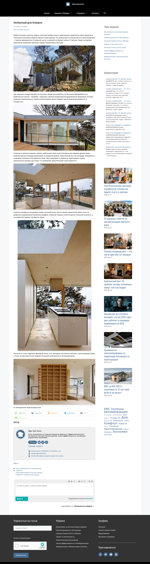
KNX (107, 409)
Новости (123, 423)
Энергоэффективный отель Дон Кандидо (29, 472)
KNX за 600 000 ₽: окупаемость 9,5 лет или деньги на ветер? (116, 389)
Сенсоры (108, 432)
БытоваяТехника (117, 415)
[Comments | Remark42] (54, 494)
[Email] (39, 442)
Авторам (101, 527)
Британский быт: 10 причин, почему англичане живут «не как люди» (118, 284)
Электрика (108, 435)
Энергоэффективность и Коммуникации (28, 468)
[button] (21, 413)
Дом (125, 417)
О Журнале (80, 13)
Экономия (120, 431)
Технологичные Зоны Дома (115, 47)
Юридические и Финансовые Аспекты (71, 547)
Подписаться (21, 555)
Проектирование (113, 429)
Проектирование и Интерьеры (116, 38)
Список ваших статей (106, 530)
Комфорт (111, 423)
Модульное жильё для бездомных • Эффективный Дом (126, 147)
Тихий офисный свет (38, 453)
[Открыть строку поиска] (104, 13)
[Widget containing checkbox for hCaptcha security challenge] (30, 546)
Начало (47, 13)
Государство (115, 418)
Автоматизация (116, 412)
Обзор (106, 426)
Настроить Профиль (106, 537)
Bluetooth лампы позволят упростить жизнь (47, 456)
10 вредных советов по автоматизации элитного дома (117, 222)
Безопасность (108, 415)
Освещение (114, 426)
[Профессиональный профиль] (46, 442)
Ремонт (126, 429)
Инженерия (118, 420)
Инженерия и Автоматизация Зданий (71, 527)
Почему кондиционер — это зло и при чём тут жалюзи (118, 253)
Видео (125, 415)
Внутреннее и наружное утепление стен (46, 451)
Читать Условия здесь (22, 538)
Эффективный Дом (78, 4)
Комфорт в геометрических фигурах (27, 475)
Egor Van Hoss (25, 30)
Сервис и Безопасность (113, 44)
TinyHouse (19, 470)
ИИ (111, 420)
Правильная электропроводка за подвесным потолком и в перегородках (116, 355)
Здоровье (107, 420)
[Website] (42, 442)
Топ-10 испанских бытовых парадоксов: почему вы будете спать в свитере (117, 189)
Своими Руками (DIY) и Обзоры (116, 41)
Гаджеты (106, 418)
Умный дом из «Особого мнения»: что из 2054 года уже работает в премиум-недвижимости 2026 (117, 319)
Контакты (95, 13)
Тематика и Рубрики (61, 13)
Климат (126, 421)
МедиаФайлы (103, 533)
